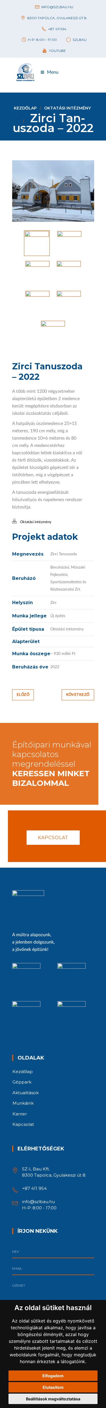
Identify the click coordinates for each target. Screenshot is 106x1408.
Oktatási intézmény (67, 108)
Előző (23, 695)
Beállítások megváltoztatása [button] (53, 1398)
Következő (78, 695)
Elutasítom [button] (53, 1387)
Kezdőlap (25, 108)
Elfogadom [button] (53, 1375)
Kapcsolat (53, 837)
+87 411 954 (34, 1188)
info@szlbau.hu (38, 1201)
